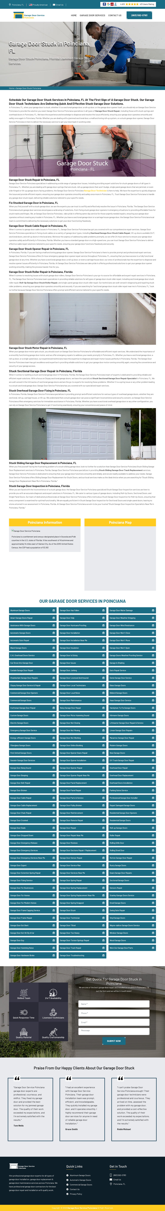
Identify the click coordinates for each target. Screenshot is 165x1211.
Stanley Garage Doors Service (122, 895)
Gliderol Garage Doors (118, 693)
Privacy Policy (76, 1194)
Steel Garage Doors (118, 903)
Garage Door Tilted (68, 925)
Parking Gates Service (119, 790)
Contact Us (114, 15)
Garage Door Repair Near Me (71, 835)
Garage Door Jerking (68, 670)
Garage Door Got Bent (19, 925)
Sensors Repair (116, 888)
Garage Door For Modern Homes (23, 903)
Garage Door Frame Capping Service (25, 910)
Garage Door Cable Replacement (23, 805)
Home (74, 15)
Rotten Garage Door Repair (121, 858)
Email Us (59, 4)
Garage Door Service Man (70, 865)
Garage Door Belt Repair (20, 783)
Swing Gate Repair (117, 910)
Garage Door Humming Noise (22, 948)
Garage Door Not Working (70, 738)
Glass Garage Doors (118, 685)
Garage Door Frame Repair (21, 918)
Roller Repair (115, 835)
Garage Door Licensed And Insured (74, 678)
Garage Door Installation (70, 633)
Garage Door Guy (17, 940)
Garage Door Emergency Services (24, 850)
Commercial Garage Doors (20, 700)
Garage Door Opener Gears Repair (74, 753)
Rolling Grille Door (117, 843)
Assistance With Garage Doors (22, 625)
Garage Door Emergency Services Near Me (27, 858)
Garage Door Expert (18, 865)
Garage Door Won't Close (120, 633)
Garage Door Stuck (68, 910)
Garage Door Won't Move (120, 640)
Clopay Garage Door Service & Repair (25, 685)
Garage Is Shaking (117, 663)
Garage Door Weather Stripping (122, 618)
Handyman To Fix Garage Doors (122, 708)
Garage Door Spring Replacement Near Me (77, 895)
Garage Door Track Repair (70, 948)
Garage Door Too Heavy (69, 933)
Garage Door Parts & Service (71, 798)
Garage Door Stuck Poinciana (28, 88)
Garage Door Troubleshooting (72, 955)
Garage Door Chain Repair (20, 813)
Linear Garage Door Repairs (121, 730)
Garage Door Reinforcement (71, 813)
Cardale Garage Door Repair (21, 670)
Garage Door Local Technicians (73, 685)
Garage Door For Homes (20, 895)
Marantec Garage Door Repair (122, 738)
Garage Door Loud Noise (70, 693)
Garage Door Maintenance (70, 700)
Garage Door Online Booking (71, 745)
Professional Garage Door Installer (124, 798)
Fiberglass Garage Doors (20, 745)
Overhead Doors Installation (121, 783)
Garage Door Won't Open (120, 648)
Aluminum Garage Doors (20, 610)
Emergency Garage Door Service (23, 730)
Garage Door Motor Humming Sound (74, 715)
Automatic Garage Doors (20, 633)
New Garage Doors (117, 753)
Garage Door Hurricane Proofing (73, 625)
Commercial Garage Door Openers (24, 693)
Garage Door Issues (68, 663)
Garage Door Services (92, 15)
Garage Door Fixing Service (21, 880)
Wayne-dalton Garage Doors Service (125, 925)
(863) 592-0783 (139, 15)
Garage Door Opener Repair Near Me (75, 775)
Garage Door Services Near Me (72, 873)
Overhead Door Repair (119, 768)
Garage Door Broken (18, 790)
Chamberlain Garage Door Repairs (24, 678)
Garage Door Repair (68, 828)
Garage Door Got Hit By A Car (22, 933)
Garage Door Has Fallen (69, 610)
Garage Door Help (67, 618)
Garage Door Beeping (19, 775)
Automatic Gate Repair (19, 640)
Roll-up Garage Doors (118, 828)
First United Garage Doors (21, 753)
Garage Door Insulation (69, 648)
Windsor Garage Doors (119, 933)
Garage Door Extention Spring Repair (25, 873)
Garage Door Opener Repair (71, 768)
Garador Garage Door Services (22, 760)
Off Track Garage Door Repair (122, 760)
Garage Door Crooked (19, 820)
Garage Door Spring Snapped (72, 903)
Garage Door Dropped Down (21, 835)
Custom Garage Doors (19, 715)
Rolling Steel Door (117, 850)
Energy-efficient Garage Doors (23, 738)
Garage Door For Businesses (22, 888)
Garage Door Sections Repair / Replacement (78, 850)
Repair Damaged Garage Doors (122, 805)
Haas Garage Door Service (120, 700)
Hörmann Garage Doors (119, 715)
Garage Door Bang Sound (20, 768)
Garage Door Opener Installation (73, 760)
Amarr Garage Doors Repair (21, 618)
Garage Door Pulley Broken (71, 805)
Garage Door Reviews (69, 843)
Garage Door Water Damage (121, 610)
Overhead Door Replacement (121, 775)
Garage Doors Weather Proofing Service (126, 655)
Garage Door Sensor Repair (71, 858)
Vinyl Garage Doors (117, 918)
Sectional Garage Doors (119, 880)
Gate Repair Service (118, 670)
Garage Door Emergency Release (23, 843)
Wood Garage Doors (118, 940)
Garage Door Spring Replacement (73, 888)
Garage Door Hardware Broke (22, 955)
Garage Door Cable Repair (20, 798)
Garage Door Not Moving (70, 730)
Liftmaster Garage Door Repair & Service (126, 723)
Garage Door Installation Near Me (73, 640)
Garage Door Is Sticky (69, 655)
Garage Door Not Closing (70, 723)
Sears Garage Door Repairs (121, 873)
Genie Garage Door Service (121, 678)
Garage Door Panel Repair (70, 790)
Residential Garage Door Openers (123, 813)
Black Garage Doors (18, 648)
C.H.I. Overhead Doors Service (22, 655)
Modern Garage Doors (118, 745)
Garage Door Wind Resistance (122, 625)
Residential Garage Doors (120, 820)
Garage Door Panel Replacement (73, 783)
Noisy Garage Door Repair (70, 708)
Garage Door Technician (70, 918)
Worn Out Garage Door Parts (121, 948)
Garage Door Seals (18, 828)
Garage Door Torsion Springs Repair (74, 940)
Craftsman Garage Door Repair (23, 708)
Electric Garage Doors (19, 723)
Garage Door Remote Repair (71, 820)
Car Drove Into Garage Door (21, 663)
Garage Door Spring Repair (71, 880)
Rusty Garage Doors (118, 865)
